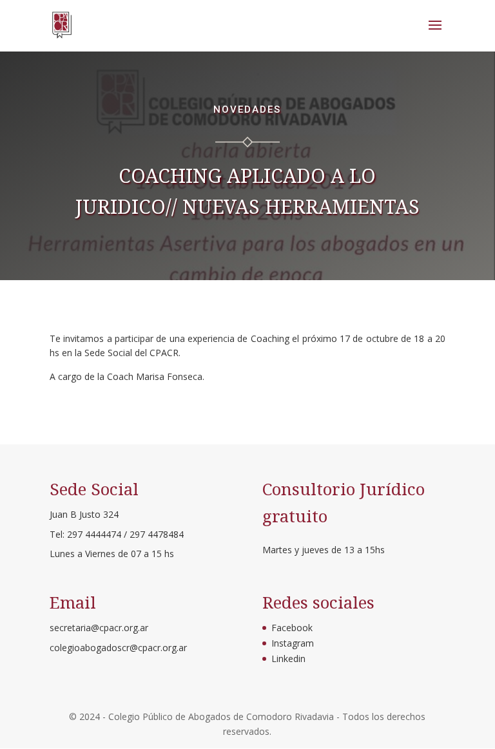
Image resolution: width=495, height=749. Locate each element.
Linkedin (288, 658)
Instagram (292, 643)
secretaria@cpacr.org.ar (99, 627)
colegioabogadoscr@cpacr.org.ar (118, 647)
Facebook (292, 627)
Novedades (247, 109)
